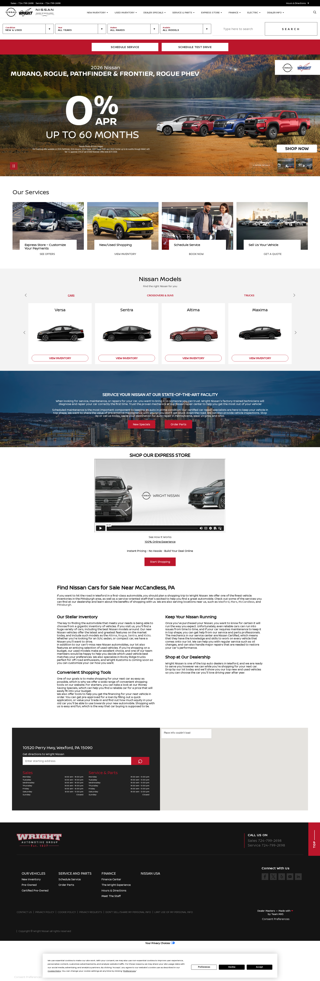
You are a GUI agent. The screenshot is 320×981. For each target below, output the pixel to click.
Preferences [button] (129, 970)
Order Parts (178, 424)
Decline (231, 967)
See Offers (196, 253)
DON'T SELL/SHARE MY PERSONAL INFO (128, 912)
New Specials (141, 424)
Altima (112, 635)
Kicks (147, 635)
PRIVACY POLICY (44, 912)
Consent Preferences (276, 919)
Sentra (132, 635)
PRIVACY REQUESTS (90, 912)
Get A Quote (123, 253)
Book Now (47, 253)
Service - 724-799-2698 (48, 3)
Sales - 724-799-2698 (22, 3)
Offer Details (262, 165)
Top (314, 844)
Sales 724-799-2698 (265, 840)
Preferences (204, 967)
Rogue (122, 635)
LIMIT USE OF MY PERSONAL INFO (173, 912)
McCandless (246, 602)
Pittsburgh (64, 605)
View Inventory (275, 253)
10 (309, 114)
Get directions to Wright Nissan (43, 754)
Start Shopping (160, 562)
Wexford (224, 602)
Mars (234, 602)
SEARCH (291, 29)
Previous (286, 166)
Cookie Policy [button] (54, 970)
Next (304, 166)
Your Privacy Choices (158, 943)
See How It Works (160, 537)
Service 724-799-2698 (266, 845)
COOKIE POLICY (67, 912)
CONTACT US (24, 912)
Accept (259, 967)
